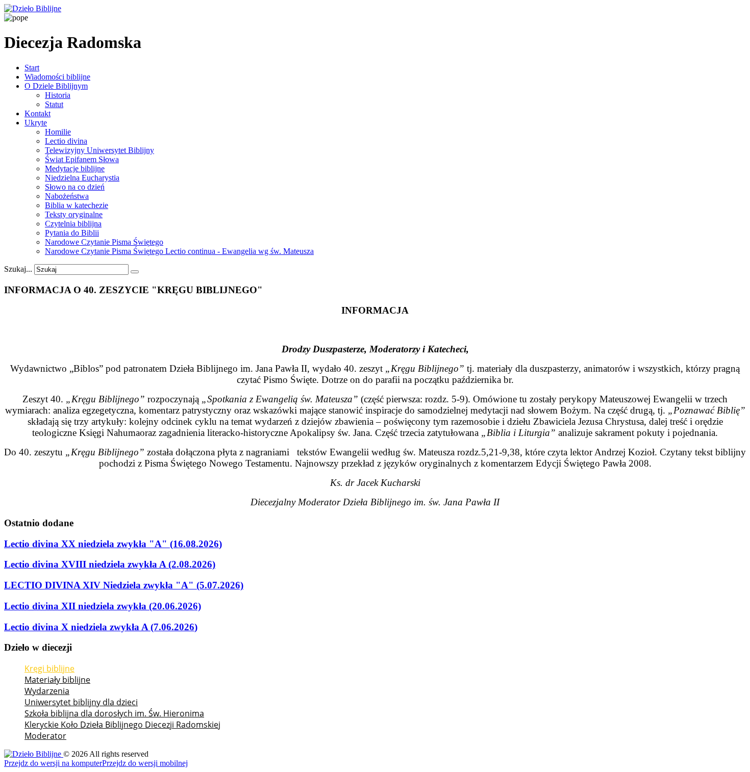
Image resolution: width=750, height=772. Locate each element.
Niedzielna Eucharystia (82, 177)
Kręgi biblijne (49, 668)
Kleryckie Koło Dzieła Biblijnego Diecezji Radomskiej (122, 724)
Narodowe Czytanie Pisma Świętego (104, 242)
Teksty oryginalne (74, 214)
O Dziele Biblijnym (56, 86)
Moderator (45, 735)
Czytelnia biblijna (73, 223)
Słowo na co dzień (75, 187)
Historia (57, 95)
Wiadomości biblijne (57, 76)
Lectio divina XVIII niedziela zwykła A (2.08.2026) (109, 564)
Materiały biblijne (57, 679)
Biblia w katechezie (76, 205)
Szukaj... (18, 269)
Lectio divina (66, 141)
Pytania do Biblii (72, 232)
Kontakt (37, 113)
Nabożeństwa (67, 196)
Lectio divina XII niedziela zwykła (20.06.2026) (102, 606)
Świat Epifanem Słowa (82, 159)
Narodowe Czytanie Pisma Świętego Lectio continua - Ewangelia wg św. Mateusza (179, 251)
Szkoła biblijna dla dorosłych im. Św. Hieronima (114, 713)
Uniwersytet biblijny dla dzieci (81, 702)
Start (31, 67)
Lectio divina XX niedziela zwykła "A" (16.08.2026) (113, 543)
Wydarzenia (46, 691)
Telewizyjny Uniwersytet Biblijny (99, 150)
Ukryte (35, 122)
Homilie (58, 131)
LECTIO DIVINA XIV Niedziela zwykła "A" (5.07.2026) (123, 585)
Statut (54, 104)
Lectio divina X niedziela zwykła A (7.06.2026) (100, 627)
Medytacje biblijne (75, 168)
